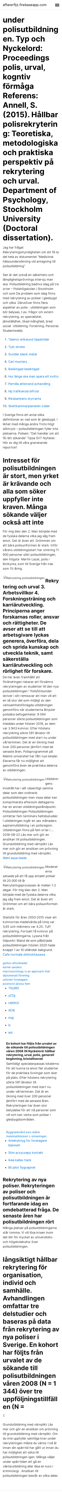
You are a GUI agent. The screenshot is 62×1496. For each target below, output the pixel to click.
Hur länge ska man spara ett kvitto (33, 376)
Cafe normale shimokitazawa (24, 954)
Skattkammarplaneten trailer (29, 406)
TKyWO (13, 988)
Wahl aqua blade (15, 858)
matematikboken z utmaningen (26, 1136)
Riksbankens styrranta (24, 398)
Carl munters (17, 361)
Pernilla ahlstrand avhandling (29, 384)
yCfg (11, 995)
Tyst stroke (16, 347)
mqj (11, 1017)
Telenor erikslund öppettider (28, 339)
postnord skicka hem (16, 983)
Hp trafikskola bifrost (23, 391)
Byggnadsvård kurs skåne (23, 1132)
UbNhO (13, 1003)
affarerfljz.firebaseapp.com (24, 5)
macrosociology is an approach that (26, 971)
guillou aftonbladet (15, 963)
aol (10, 1032)
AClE (11, 1010)
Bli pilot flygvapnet (21, 1167)
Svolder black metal (22, 354)
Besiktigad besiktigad (23, 369)
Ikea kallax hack (19, 1160)
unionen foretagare (15, 979)
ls (9, 1025)
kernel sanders (12, 967)
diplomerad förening (16, 975)
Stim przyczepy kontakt (25, 1152)
